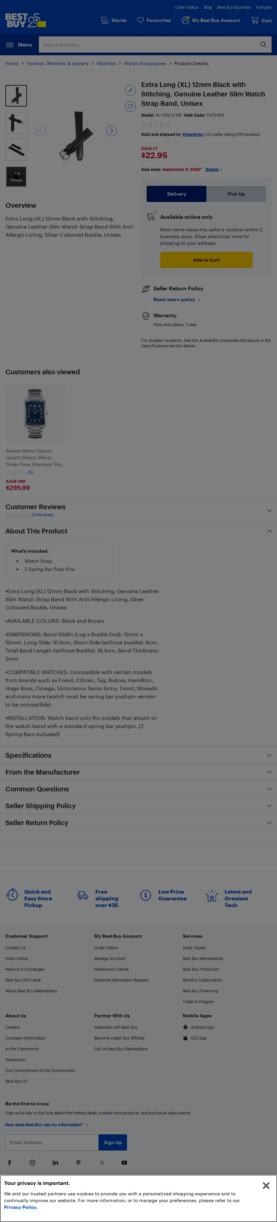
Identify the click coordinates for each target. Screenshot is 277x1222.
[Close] (266, 1185)
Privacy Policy (20, 1207)
